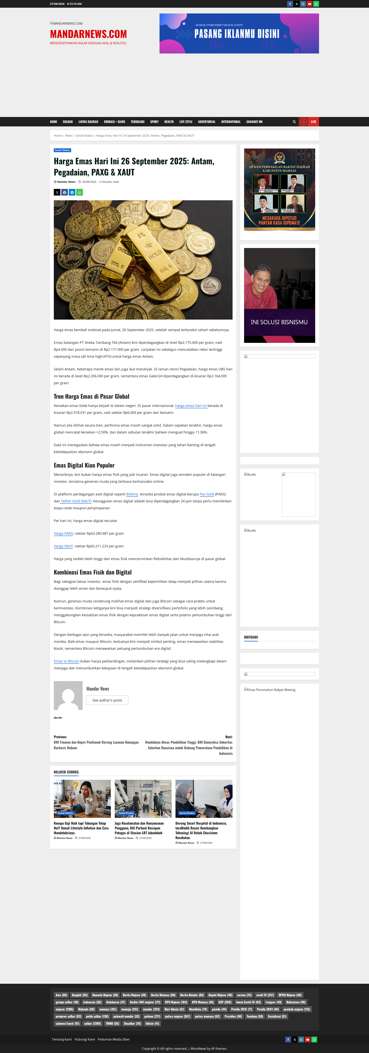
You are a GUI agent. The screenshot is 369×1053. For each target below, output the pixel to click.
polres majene (177, 1016)
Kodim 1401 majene (145, 1002)
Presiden (233, 1016)
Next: (189, 745)
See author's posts (107, 700)
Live (313, 121)
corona (244, 995)
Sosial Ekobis (62, 150)
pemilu (219, 1009)
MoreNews (198, 1048)
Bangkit (80, 995)
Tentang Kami (62, 1039)
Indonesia (92, 1002)
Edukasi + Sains (114, 121)
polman (152, 1016)
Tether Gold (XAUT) (75, 501)
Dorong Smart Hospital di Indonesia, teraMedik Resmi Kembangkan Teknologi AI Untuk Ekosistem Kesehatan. (201, 830)
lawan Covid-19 (248, 1002)
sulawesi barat (67, 1023)
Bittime (132, 494)
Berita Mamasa (163, 995)
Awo (61, 995)
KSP (225, 1002)
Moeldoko (198, 1009)
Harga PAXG (63, 533)
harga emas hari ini (191, 405)
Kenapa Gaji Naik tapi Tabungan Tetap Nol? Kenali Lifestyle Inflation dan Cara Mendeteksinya (81, 828)
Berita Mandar (192, 995)
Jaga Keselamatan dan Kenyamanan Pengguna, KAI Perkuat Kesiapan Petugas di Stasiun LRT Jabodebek (139, 828)
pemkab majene (297, 1009)
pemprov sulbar (68, 1016)
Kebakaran (115, 1002)
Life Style (186, 121)
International (231, 121)
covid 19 (265, 995)
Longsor (274, 1002)
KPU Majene (176, 1002)
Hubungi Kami (85, 1039)
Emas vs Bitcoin (66, 661)
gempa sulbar (67, 1002)
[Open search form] (294, 121)
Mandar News (66, 182)
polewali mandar (126, 1016)
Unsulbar (132, 1023)
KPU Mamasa (203, 1002)
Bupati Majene (220, 995)
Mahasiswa (296, 1002)
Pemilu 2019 (241, 1009)
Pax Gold (207, 494)
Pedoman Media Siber (114, 1039)
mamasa (107, 1009)
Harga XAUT (63, 546)
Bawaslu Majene (105, 995)
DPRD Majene (290, 995)
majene (64, 1009)
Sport (154, 121)
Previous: (96, 742)
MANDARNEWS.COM (88, 33)
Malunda (86, 1009)
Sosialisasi (277, 1016)
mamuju (129, 1009)
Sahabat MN (254, 121)
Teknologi (138, 121)
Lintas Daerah (88, 121)
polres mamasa (207, 1016)
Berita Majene (134, 995)
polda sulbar (97, 1016)
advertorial (206, 121)
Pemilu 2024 (268, 1009)
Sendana (255, 1016)
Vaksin (152, 1023)
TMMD (112, 1023)
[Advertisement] (184, 84)
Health (169, 121)
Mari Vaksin (174, 1009)
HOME (53, 121)
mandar (151, 1009)
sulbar (68, 121)
